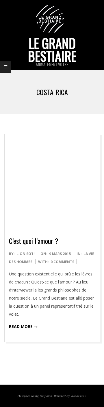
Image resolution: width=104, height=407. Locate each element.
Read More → (23, 326)
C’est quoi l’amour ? (33, 241)
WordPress (78, 396)
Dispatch (46, 396)
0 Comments (62, 261)
